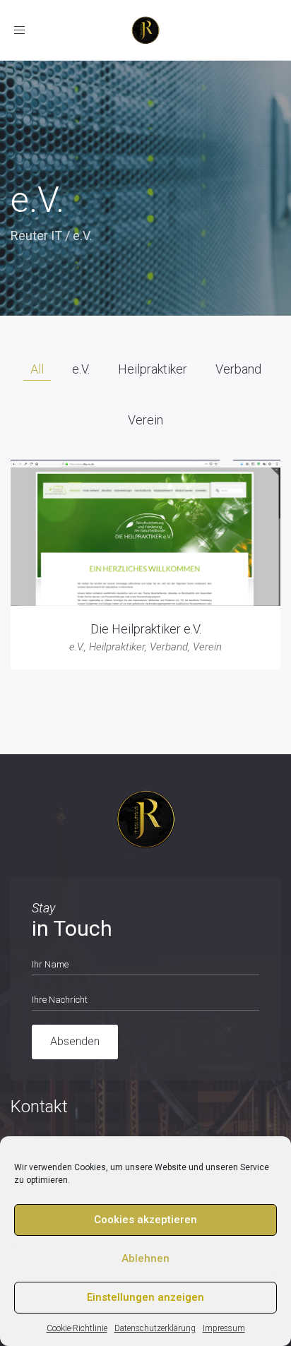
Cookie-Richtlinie (77, 1328)
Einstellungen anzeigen (145, 1297)
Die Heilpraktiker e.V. (145, 628)
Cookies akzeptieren (145, 1219)
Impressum (224, 1328)
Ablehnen (145, 1258)
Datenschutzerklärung (155, 1328)
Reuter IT (36, 235)
